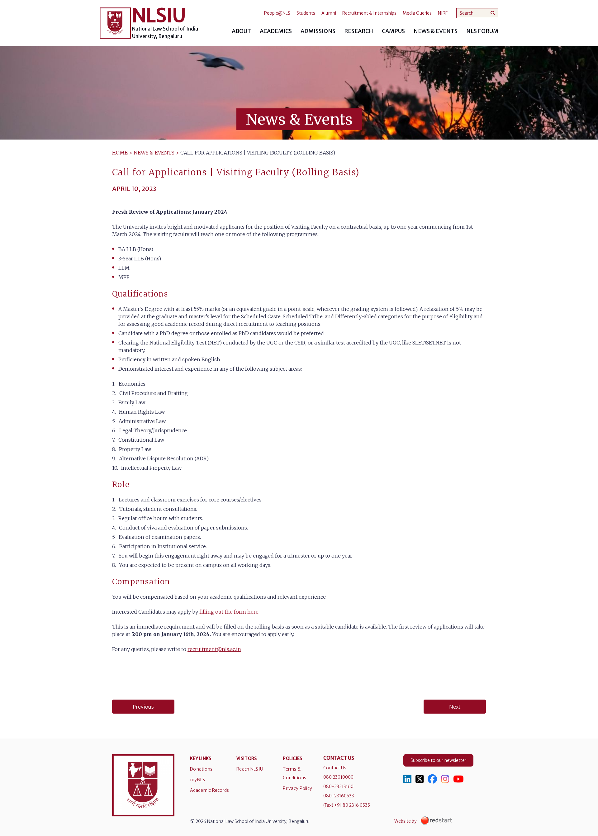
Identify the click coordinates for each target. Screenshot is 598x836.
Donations (201, 769)
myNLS (197, 779)
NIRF (443, 13)
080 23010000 (338, 777)
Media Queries (417, 13)
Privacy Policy (297, 788)
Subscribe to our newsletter (438, 760)
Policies (292, 758)
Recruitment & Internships (369, 13)
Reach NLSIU (249, 769)
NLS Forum (482, 31)
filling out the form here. (229, 612)
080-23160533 (338, 796)
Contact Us (334, 768)
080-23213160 (338, 786)
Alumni (328, 13)
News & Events (154, 153)
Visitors (246, 758)
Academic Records (209, 790)
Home (120, 153)
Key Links (200, 758)
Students (306, 13)
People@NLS (277, 13)
